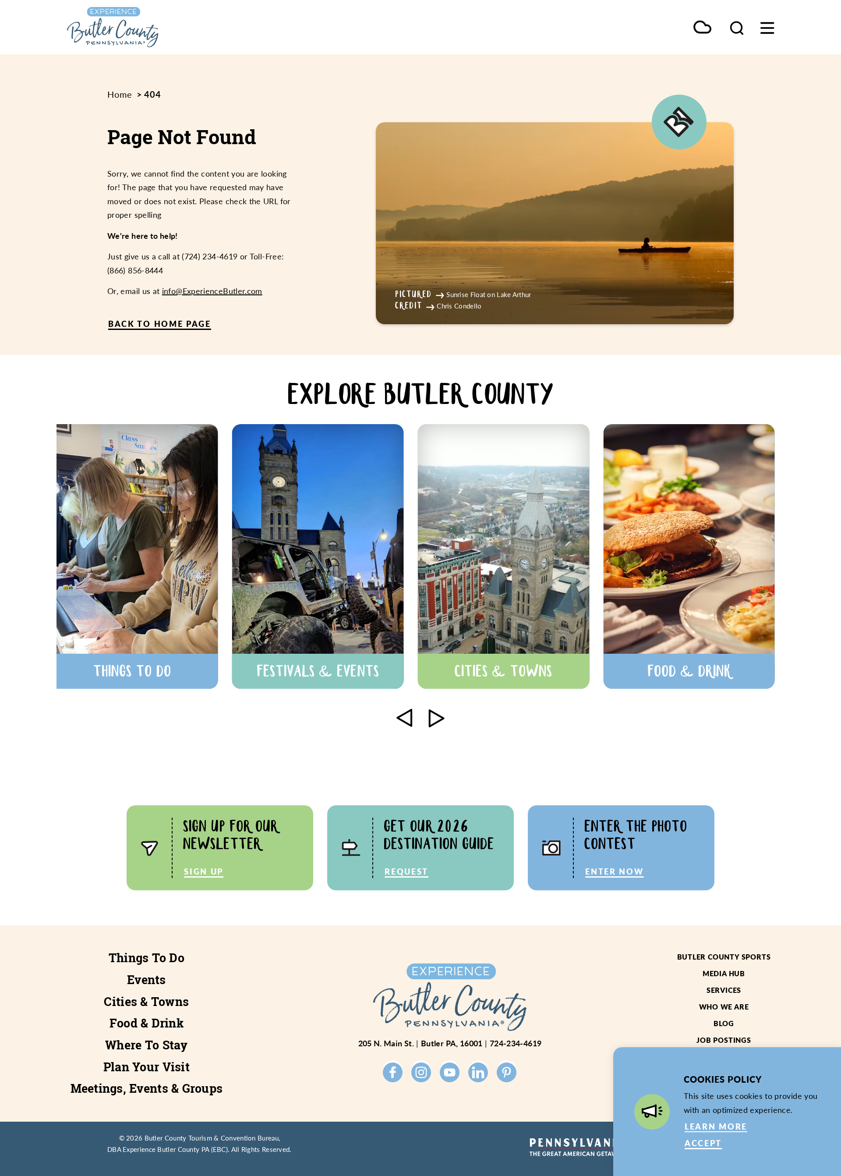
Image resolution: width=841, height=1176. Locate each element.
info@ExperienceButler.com (212, 290)
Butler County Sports (724, 957)
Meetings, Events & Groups (147, 1088)
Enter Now (614, 871)
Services (724, 990)
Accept (703, 1142)
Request (406, 871)
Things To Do (146, 958)
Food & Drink (147, 1023)
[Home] (153, 27)
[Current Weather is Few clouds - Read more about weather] (702, 28)
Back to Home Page (159, 323)
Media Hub (724, 973)
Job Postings (723, 1040)
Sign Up (203, 871)
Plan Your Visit (146, 1067)
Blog (724, 1023)
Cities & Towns (146, 1002)
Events (146, 980)
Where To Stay (146, 1045)
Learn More (716, 1126)
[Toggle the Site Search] (736, 27)
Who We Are (724, 1007)
